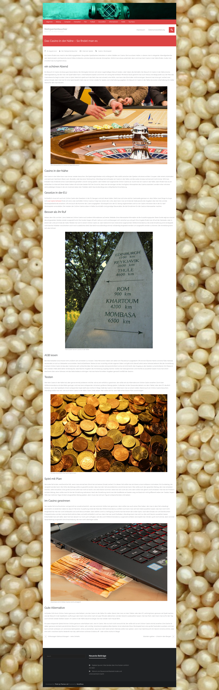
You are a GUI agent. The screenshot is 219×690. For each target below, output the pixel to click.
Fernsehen (77, 22)
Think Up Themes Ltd (61, 684)
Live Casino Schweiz (54, 201)
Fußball (92, 22)
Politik (123, 22)
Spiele (91, 51)
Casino (100, 51)
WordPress (80, 684)
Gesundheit (102, 22)
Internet (85, 51)
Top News (132, 22)
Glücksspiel (107, 51)
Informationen (113, 22)
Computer (67, 22)
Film (85, 22)
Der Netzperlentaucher (69, 51)
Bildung (58, 22)
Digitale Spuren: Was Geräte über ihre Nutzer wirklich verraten (109, 666)
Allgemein (49, 22)
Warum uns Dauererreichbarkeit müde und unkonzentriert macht (105, 672)
